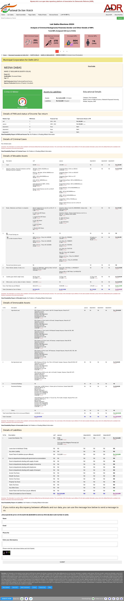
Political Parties (42, 14)
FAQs (50, 587)
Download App (86, 598)
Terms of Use (42, 587)
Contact (34, 587)
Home (3, 14)
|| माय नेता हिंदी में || (65, 14)
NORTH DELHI (34, 55)
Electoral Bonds (53, 14)
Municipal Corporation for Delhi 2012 (18, 55)
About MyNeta (119, 14)
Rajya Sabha (32, 14)
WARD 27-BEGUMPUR (47, 55)
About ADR (109, 14)
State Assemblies (21, 14)
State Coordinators (25, 587)
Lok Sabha (10, 14)
